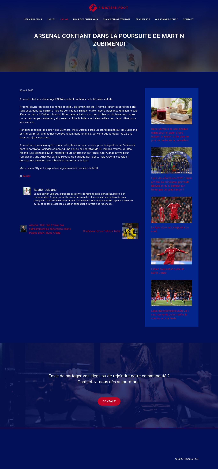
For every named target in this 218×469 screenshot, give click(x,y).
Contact (188, 19)
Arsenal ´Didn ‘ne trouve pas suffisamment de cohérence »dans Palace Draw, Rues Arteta (50, 228)
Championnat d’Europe (116, 19)
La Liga (64, 19)
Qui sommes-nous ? (166, 19)
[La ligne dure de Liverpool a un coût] (171, 221)
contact (109, 401)
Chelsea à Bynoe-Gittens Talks (101, 231)
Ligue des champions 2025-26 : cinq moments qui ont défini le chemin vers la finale (170, 314)
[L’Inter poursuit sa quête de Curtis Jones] (171, 262)
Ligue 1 (51, 19)
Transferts (142, 19)
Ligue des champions (85, 19)
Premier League (33, 19)
